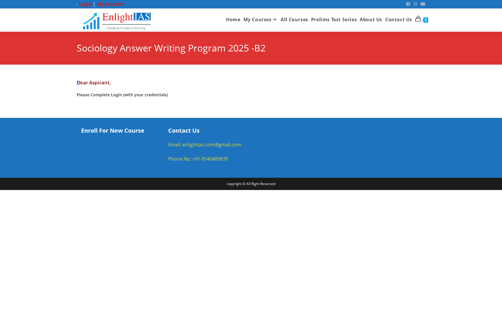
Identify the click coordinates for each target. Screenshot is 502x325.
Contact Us (184, 130)
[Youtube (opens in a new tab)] (422, 4)
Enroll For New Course (112, 130)
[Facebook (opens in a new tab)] (408, 4)
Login (85, 4)
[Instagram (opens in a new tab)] (415, 4)
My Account (110, 4)
